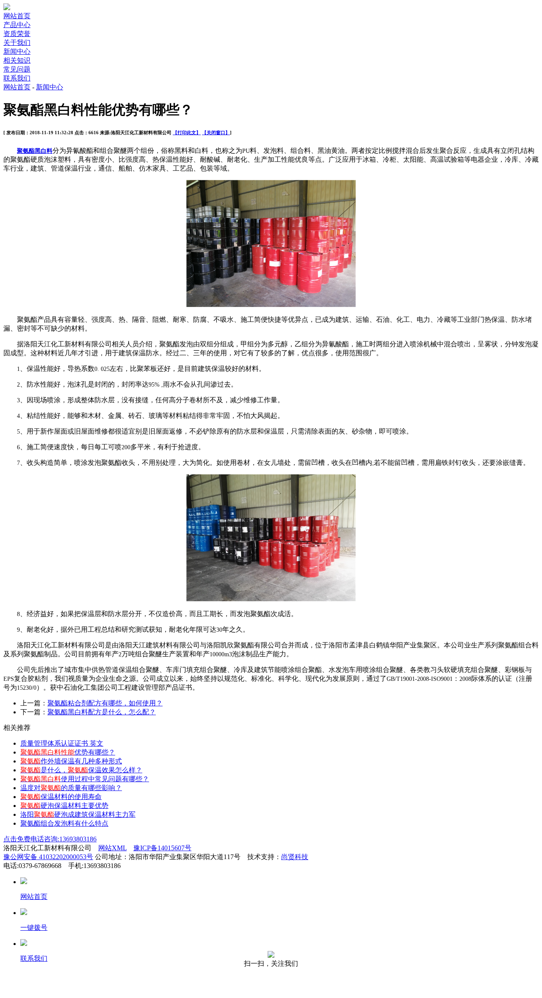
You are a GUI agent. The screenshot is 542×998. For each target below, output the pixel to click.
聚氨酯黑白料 (35, 151)
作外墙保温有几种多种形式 (71, 761)
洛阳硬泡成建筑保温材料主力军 (78, 814)
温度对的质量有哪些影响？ (71, 787)
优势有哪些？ (67, 752)
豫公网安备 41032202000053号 (48, 856)
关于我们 (16, 42)
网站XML (112, 847)
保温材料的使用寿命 (61, 796)
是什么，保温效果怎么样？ (81, 770)
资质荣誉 (16, 33)
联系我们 (16, 78)
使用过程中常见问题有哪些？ (84, 778)
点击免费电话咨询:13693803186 (50, 839)
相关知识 (16, 60)
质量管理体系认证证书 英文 (61, 743)
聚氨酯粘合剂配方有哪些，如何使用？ (105, 703)
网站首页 (16, 15)
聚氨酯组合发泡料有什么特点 (64, 823)
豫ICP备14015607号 (162, 847)
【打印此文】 (187, 132)
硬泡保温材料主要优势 (64, 805)
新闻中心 (16, 51)
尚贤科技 (294, 856)
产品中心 (16, 24)
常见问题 (16, 69)
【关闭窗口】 (216, 132)
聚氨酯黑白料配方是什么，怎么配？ (101, 712)
